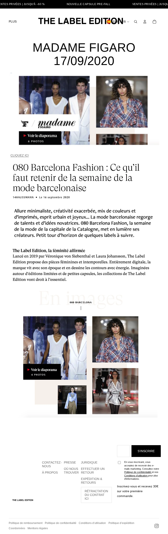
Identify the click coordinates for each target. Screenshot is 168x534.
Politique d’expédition (121, 523)
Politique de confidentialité (138, 472)
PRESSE (70, 462)
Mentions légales (38, 528)
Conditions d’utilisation (136, 475)
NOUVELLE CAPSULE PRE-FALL (88, 4)
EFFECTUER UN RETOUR (93, 470)
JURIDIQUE (89, 462)
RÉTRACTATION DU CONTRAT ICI (96, 494)
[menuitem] (13, 21)
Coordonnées (17, 528)
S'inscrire (146, 451)
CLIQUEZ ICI (19, 155)
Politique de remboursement (25, 523)
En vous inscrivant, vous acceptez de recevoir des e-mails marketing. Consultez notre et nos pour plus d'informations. (141, 470)
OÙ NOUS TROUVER (71, 470)
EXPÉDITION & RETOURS (91, 480)
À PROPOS (50, 472)
